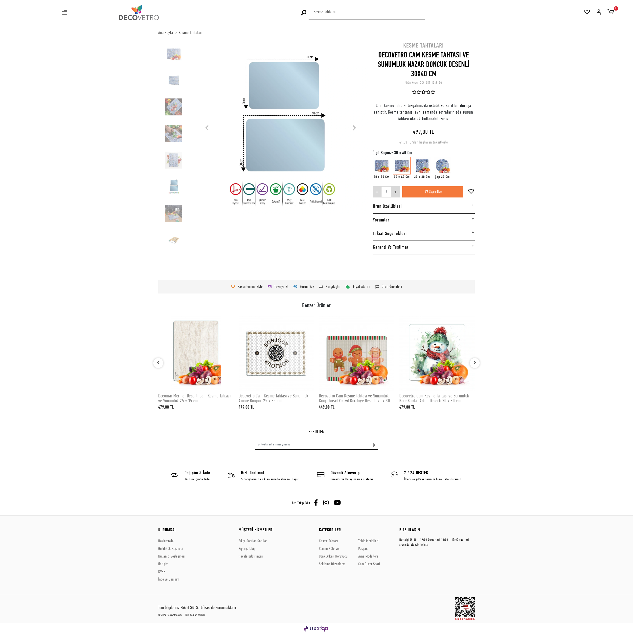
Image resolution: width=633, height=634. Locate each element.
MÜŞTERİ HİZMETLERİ (256, 530)
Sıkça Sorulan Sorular (253, 541)
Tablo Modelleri (368, 541)
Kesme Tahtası (328, 541)
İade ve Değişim (168, 580)
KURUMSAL (167, 530)
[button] (65, 13)
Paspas (362, 549)
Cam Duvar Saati (369, 564)
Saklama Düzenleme (332, 564)
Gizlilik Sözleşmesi (170, 549)
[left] (158, 363)
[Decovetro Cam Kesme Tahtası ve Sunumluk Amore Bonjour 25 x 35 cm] (276, 353)
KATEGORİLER (330, 530)
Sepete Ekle (435, 192)
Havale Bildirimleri (251, 557)
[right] (474, 363)
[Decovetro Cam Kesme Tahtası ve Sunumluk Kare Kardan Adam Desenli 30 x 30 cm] (437, 353)
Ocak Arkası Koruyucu (333, 557)
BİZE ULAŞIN (409, 530)
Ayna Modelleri (368, 557)
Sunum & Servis (329, 549)
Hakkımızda (166, 541)
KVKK (161, 572)
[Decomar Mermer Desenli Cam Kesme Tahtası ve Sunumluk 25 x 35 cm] (196, 353)
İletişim (163, 564)
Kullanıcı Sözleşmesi (171, 557)
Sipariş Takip (247, 549)
